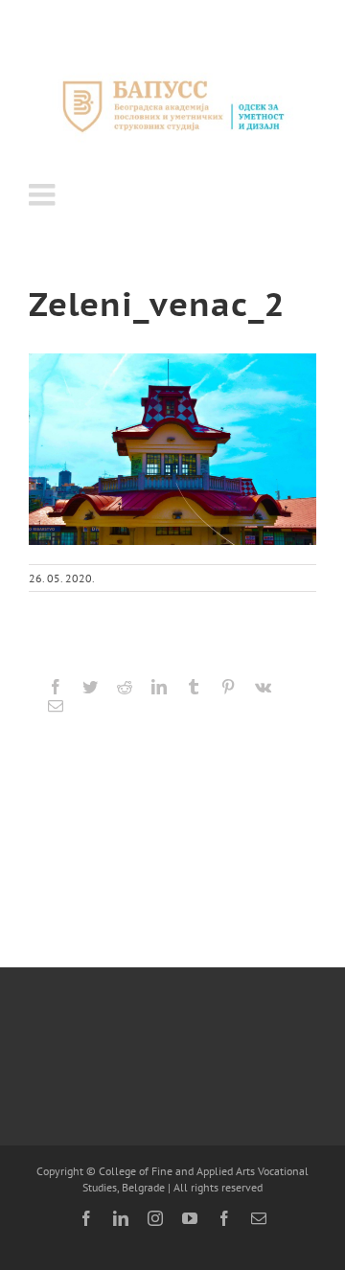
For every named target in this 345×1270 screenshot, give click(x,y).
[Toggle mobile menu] (44, 194)
